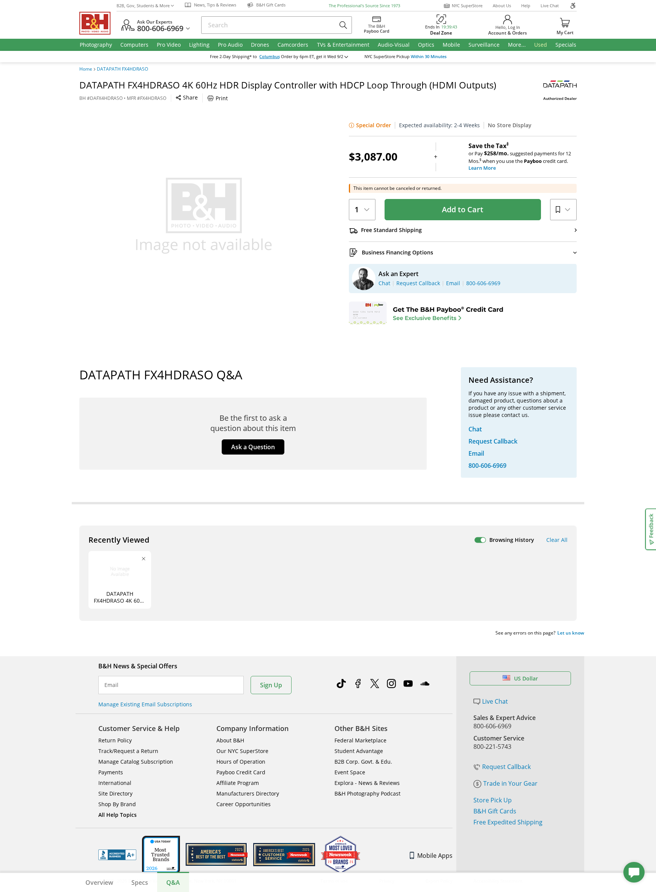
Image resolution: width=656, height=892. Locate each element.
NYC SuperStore (467, 5)
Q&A (173, 882)
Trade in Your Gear (510, 783)
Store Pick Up (492, 800)
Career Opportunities (243, 804)
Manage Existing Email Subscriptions (145, 704)
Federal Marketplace (360, 740)
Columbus (269, 56)
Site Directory (115, 793)
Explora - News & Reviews (367, 782)
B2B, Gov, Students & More (143, 5)
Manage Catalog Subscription (135, 761)
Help (525, 5)
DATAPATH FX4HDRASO (122, 69)
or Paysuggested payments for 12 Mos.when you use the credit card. (519, 156)
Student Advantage (358, 751)
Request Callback (506, 767)
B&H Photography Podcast (367, 793)
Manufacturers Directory (247, 793)
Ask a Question (253, 447)
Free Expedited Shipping (507, 822)
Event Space (349, 772)
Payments (110, 772)
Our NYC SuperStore (242, 751)
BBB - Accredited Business (117, 854)
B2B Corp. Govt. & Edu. (363, 761)
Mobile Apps (435, 855)
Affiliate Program (237, 782)
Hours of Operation (240, 761)
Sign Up (271, 685)
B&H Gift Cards (494, 811)
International (114, 782)
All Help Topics (117, 814)
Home (85, 69)
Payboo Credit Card (240, 772)
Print (222, 98)
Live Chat (550, 5)
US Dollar (526, 678)
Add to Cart (462, 209)
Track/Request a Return (128, 751)
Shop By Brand (117, 804)
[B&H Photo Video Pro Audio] (98, 23)
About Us (502, 5)
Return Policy (115, 740)
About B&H (230, 740)
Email (111, 685)
